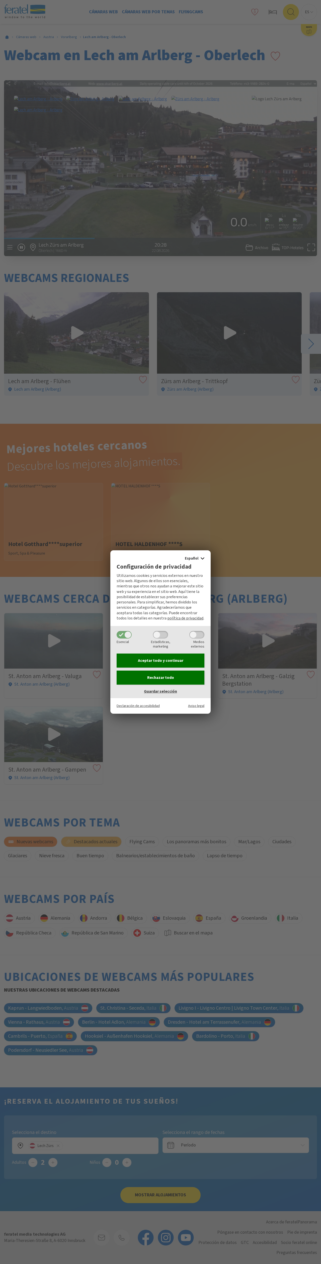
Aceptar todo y (160, 660)
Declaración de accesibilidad (138, 705)
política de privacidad (185, 618)
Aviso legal (196, 705)
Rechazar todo (160, 677)
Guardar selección (160, 691)
